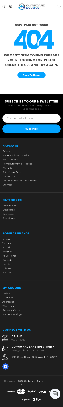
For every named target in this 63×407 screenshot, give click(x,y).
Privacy (6, 151)
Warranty (7, 167)
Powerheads (9, 205)
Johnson (7, 268)
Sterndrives (8, 218)
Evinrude (7, 259)
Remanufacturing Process (17, 163)
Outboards (8, 209)
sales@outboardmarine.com (27, 350)
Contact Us (8, 176)
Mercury (7, 238)
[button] (55, 383)
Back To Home (31, 75)
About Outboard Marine (16, 155)
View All (6, 272)
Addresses (8, 301)
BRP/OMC (8, 251)
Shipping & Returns (13, 172)
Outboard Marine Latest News (19, 180)
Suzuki (6, 247)
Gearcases (8, 213)
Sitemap (7, 184)
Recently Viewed (11, 310)
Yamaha (6, 243)
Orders (6, 293)
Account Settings (12, 314)
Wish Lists (8, 305)
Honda (6, 264)
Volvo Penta (9, 255)
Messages (8, 297)
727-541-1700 (18, 339)
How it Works (10, 159)
